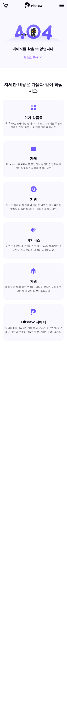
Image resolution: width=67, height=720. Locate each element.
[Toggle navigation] (61, 5)
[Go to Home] (33, 5)
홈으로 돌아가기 (33, 57)
